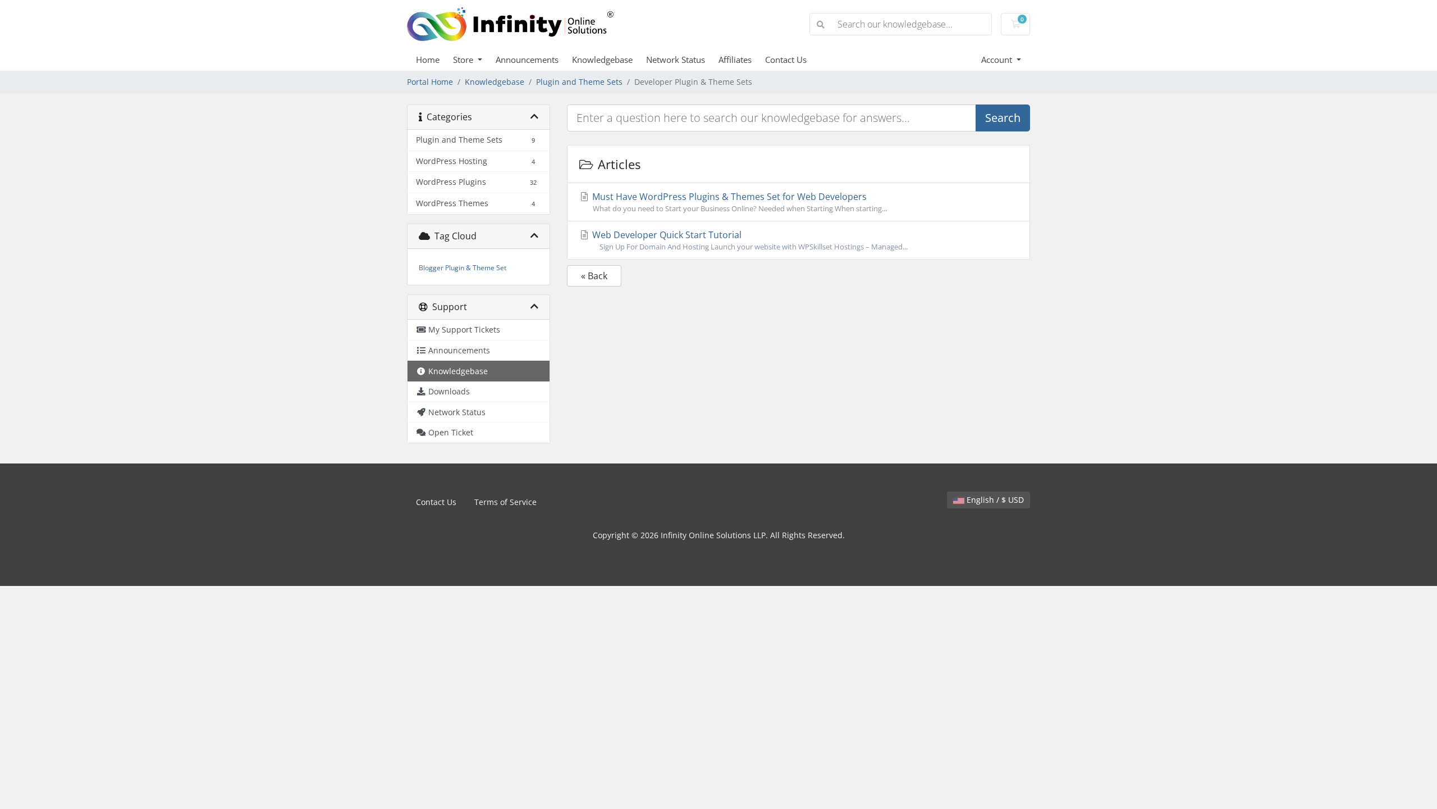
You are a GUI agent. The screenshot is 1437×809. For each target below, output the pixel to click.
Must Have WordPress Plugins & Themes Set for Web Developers (738, 201)
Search (1002, 117)
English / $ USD (994, 499)
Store (464, 59)
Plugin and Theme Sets (579, 81)
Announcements (527, 59)
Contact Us (786, 59)
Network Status (675, 59)
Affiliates (735, 59)
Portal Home (430, 81)
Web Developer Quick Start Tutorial (749, 240)
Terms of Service (505, 502)
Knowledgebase (602, 59)
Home (428, 59)
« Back (594, 276)
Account (997, 59)
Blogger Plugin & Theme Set (462, 267)
